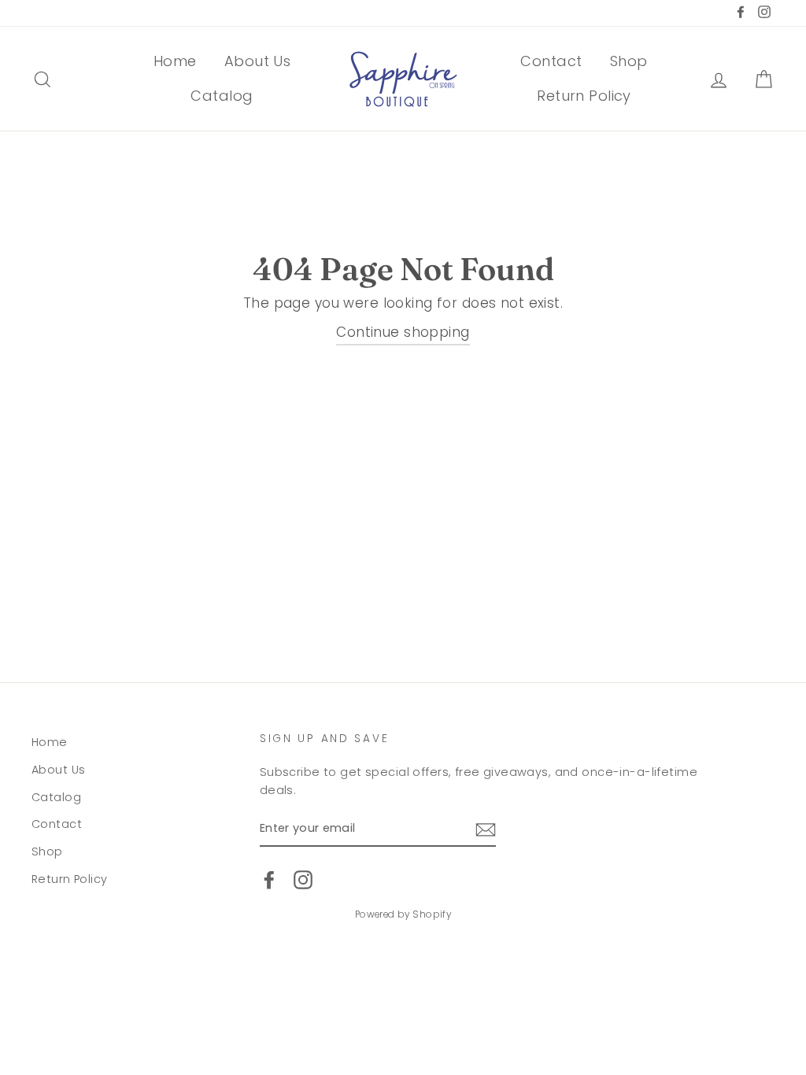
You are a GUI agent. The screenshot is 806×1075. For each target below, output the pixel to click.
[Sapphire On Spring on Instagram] (303, 879)
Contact (551, 61)
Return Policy (584, 95)
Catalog (221, 95)
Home (175, 61)
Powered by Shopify (403, 914)
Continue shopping (402, 332)
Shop (629, 61)
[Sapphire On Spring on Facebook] (269, 879)
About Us (257, 61)
